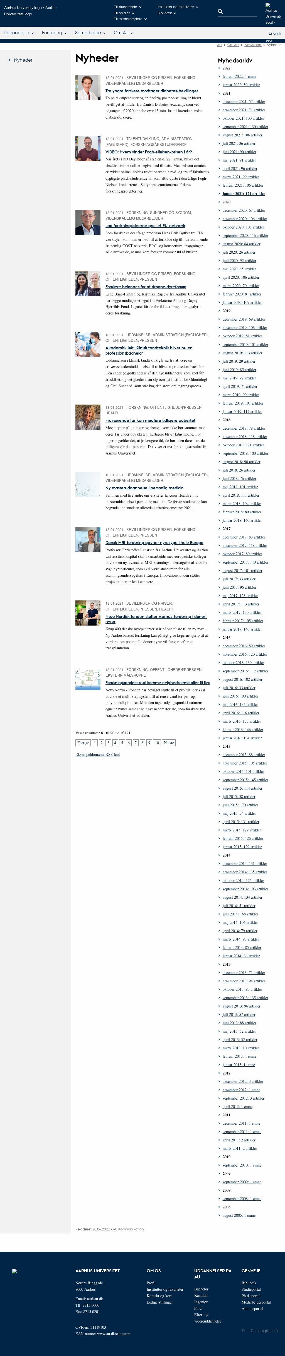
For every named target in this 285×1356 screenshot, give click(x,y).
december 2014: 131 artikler (245, 863)
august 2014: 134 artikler (242, 897)
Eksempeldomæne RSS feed (97, 754)
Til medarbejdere (128, 18)
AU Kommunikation (128, 1229)
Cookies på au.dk (264, 1330)
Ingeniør (201, 1301)
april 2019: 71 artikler (240, 386)
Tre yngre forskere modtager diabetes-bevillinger (151, 90)
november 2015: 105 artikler (245, 763)
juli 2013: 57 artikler (239, 1014)
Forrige (83, 742)
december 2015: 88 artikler (244, 754)
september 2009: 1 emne (242, 1181)
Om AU (121, 32)
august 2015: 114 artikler (242, 788)
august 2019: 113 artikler (242, 352)
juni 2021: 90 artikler (239, 151)
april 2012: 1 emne (237, 1106)
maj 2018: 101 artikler (240, 486)
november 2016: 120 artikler (245, 654)
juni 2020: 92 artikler (239, 260)
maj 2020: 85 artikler (239, 268)
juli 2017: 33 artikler (239, 578)
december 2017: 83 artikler (244, 537)
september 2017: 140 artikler (245, 562)
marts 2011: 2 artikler (240, 1148)
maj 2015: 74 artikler (239, 813)
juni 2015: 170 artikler (240, 804)
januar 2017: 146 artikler (242, 629)
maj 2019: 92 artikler (239, 378)
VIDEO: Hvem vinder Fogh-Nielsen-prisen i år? (148, 152)
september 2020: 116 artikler (245, 235)
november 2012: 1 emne (241, 1089)
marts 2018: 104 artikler (242, 503)
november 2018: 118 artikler (245, 436)
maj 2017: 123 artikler (240, 595)
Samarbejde (88, 32)
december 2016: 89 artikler (244, 645)
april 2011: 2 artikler (239, 1140)
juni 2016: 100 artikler (240, 696)
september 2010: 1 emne (242, 1165)
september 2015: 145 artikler (245, 779)
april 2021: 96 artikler (240, 168)
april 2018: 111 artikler (241, 495)
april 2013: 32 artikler (240, 1039)
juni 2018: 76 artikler (239, 478)
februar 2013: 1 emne (239, 1056)
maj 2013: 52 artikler (239, 1031)
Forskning (52, 32)
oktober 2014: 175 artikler (243, 880)
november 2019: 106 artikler (245, 327)
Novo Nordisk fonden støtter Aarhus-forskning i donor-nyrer (156, 619)
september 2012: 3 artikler (243, 1098)
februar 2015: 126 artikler (243, 838)
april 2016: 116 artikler (241, 712)
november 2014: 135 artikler (245, 871)
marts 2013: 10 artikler (241, 1047)
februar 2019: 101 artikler (243, 403)
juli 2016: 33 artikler (239, 687)
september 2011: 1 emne (242, 1131)
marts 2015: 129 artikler (242, 830)
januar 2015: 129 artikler (242, 846)
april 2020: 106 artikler (241, 277)
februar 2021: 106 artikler (243, 185)
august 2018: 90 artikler (242, 461)
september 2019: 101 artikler (245, 344)
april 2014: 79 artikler (240, 930)
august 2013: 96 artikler (242, 1006)
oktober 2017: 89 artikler (242, 553)
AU (219, 44)
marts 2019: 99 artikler (241, 394)
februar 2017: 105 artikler (243, 620)
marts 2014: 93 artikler (241, 939)
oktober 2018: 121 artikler (243, 445)
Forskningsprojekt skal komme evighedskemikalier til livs (157, 682)
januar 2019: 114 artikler (242, 411)
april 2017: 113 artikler (241, 604)
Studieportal (251, 1289)
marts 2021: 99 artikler (241, 176)
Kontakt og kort (159, 1295)
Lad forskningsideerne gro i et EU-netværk (145, 225)
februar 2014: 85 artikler (242, 947)
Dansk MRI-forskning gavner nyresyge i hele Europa (154, 542)
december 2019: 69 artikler (244, 319)
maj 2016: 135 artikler (240, 704)
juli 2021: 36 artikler (239, 143)
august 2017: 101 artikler (242, 570)
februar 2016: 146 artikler (243, 729)
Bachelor (201, 1289)
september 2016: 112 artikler (245, 671)
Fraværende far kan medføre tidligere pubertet (150, 420)
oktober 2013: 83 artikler (242, 989)
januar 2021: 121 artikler (244, 193)
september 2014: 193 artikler (245, 888)
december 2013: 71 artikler (244, 972)
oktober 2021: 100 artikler (243, 118)
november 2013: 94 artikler (244, 981)
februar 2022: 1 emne (239, 76)
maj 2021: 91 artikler (239, 160)
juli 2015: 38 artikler (239, 796)
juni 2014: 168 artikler (240, 914)
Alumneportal (252, 1308)
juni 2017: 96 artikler (239, 587)
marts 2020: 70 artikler (241, 285)
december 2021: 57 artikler (244, 101)
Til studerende (125, 6)
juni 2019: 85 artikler (239, 369)
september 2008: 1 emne (242, 1198)
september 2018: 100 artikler (245, 453)
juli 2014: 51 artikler (239, 905)
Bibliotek (165, 12)
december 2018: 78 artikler (244, 428)
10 (157, 742)
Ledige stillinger (160, 1302)
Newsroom (253, 44)
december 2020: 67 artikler (244, 210)
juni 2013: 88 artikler (239, 1022)
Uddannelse (16, 32)
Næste (169, 742)
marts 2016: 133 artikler (242, 721)
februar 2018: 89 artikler (242, 511)
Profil (151, 1282)
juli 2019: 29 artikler (239, 361)
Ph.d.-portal (251, 1295)
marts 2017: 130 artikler (242, 612)
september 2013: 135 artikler (245, 997)
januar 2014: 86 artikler (241, 955)
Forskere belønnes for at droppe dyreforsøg (145, 286)
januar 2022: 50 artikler (241, 84)
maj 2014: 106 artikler (240, 922)
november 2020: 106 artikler (245, 218)
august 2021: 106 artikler (242, 135)
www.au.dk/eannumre (114, 1333)
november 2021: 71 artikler (244, 109)
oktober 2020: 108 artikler (243, 227)
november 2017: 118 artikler (245, 545)
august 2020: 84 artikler (242, 243)
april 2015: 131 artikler (241, 821)
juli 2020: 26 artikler (239, 252)
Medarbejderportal (256, 1302)
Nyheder (23, 60)
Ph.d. (198, 1308)
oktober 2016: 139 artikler (243, 662)
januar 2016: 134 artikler (242, 737)
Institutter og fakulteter (176, 6)
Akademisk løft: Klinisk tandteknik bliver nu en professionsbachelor (149, 350)
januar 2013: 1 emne (239, 1064)
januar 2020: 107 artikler (242, 302)
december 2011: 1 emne (241, 1123)
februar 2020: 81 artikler (242, 294)
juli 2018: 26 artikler (239, 470)
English (275, 32)
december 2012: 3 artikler (243, 1081)
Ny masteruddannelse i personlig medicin (144, 488)
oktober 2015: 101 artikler (243, 771)
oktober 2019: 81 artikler (242, 335)
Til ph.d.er (122, 12)
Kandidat (201, 1295)
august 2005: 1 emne (239, 1215)
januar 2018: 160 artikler (242, 520)
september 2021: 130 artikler (245, 126)
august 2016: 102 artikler (242, 679)
